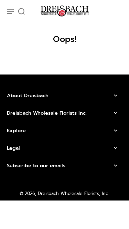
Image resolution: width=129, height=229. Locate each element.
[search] (21, 11)
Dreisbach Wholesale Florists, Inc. (73, 193)
